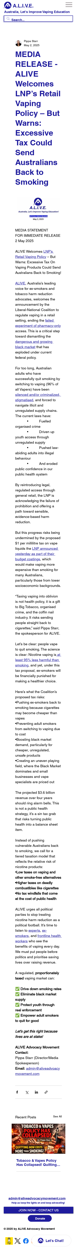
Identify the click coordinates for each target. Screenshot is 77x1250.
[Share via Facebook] (17, 1092)
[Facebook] (26, 1241)
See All (57, 1116)
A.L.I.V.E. (23, 6)
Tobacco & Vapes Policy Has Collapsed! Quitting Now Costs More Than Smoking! (36, 1162)
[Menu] (69, 4)
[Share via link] (46, 1092)
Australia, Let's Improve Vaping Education (37, 12)
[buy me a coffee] (9, 1241)
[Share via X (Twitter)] (27, 1092)
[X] (17, 1241)
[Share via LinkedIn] (36, 1092)
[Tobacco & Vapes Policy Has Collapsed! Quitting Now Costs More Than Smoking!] (38, 1139)
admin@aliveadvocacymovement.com (37, 1198)
